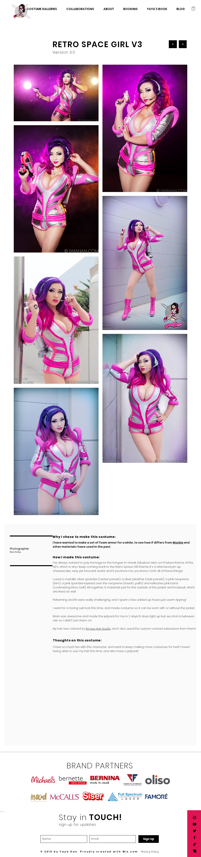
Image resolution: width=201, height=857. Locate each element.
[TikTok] (194, 844)
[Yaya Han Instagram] (194, 817)
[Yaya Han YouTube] (194, 824)
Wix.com (130, 851)
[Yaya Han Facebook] (194, 837)
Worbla (178, 543)
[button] (193, 8)
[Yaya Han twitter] (194, 831)
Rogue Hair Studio (98, 629)
